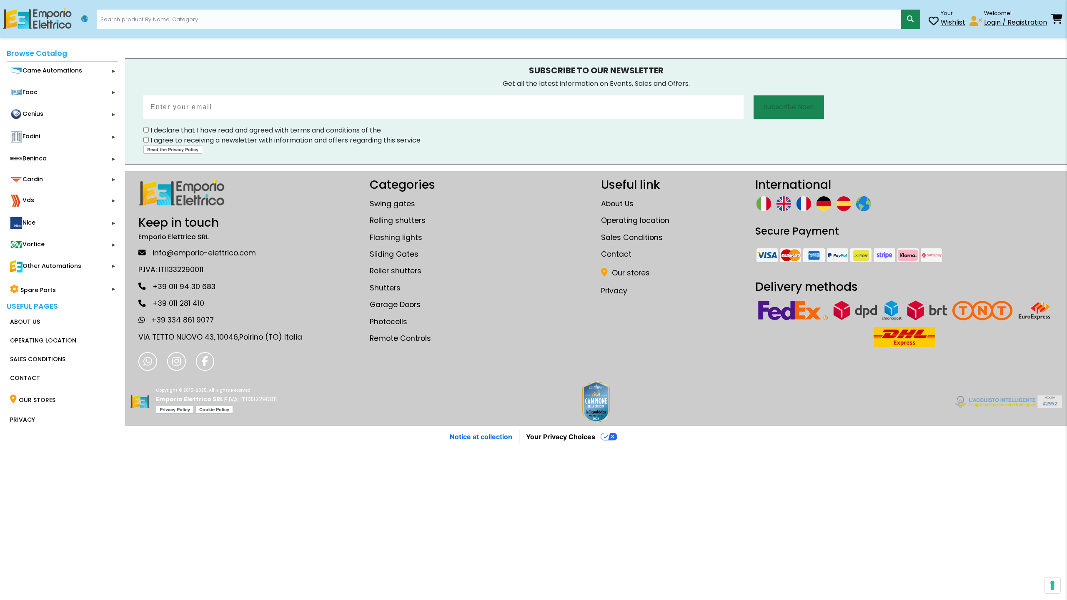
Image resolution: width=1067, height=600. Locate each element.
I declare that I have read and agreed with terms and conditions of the (265, 130)
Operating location (635, 220)
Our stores (630, 273)
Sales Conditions (632, 237)
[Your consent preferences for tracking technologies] (1052, 585)
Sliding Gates (394, 254)
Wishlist (953, 22)
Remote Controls (400, 338)
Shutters (385, 288)
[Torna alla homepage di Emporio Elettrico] (140, 401)
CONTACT (25, 378)
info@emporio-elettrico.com (204, 253)
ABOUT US (25, 322)
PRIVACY (22, 419)
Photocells (388, 322)
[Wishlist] (934, 22)
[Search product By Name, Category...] (910, 19)
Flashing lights (396, 237)
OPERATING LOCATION (43, 340)
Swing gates (392, 204)
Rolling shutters (398, 220)
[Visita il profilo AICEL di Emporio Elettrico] (1007, 401)
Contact (616, 254)
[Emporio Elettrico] (37, 19)
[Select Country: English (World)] (84, 18)
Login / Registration (1015, 22)
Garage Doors (395, 305)
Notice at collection (481, 436)
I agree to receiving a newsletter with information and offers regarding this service (285, 140)
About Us (617, 204)
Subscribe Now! (789, 107)
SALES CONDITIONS (37, 359)
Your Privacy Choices (560, 436)
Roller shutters (395, 271)
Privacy (614, 291)
